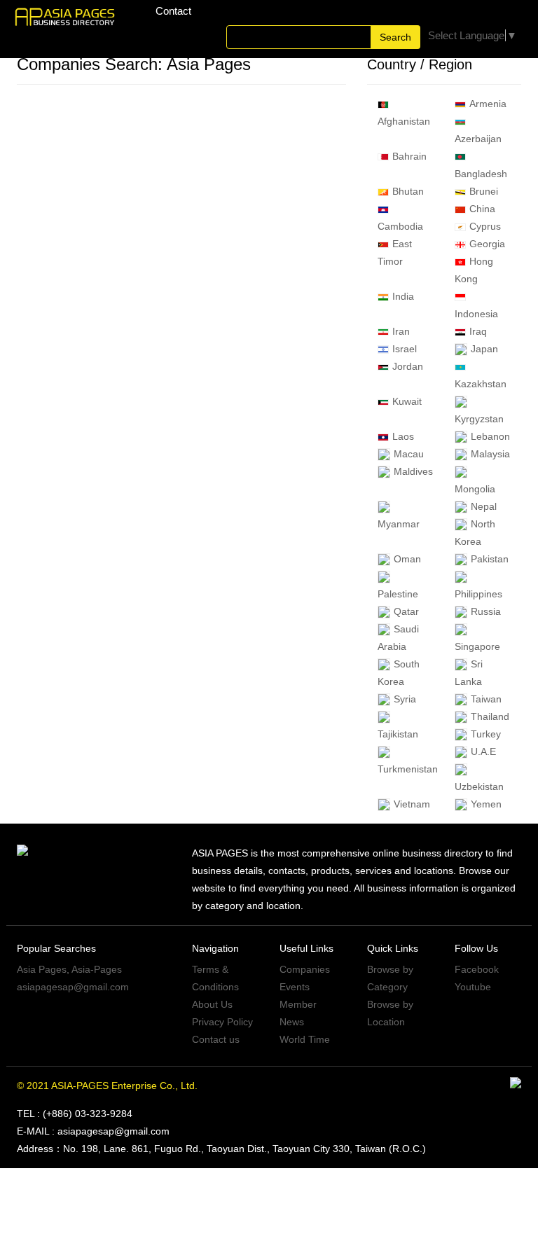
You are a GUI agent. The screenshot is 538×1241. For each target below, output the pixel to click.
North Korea (475, 532)
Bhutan (408, 191)
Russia (486, 611)
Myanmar (399, 523)
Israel (404, 348)
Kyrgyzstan (479, 418)
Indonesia (476, 313)
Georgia (487, 243)
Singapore (477, 646)
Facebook (477, 969)
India (403, 296)
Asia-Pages (96, 969)
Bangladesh (481, 173)
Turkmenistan (408, 769)
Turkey (486, 734)
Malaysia (490, 453)
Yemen (486, 804)
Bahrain (409, 156)
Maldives (413, 471)
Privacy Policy (222, 1021)
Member (298, 1004)
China (482, 208)
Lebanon (490, 436)
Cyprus (485, 226)
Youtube (473, 986)
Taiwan (486, 699)
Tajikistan (398, 734)
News (292, 1021)
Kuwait (407, 401)
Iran (401, 331)
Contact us (216, 1039)
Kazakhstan (480, 383)
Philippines (478, 593)
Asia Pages (42, 969)
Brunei (483, 191)
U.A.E (483, 751)
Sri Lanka (469, 672)
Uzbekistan (479, 786)
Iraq (478, 331)
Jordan (407, 366)
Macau (409, 453)
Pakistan (490, 558)
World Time (305, 1039)
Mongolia (475, 488)
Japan (484, 348)
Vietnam (412, 804)
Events (295, 986)
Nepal (484, 506)
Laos (403, 436)
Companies (305, 969)
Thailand (490, 716)
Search (395, 37)
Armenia (487, 103)
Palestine (398, 593)
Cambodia (400, 226)
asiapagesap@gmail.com (73, 986)
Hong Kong (474, 270)
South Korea (399, 672)
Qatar (406, 611)
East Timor (395, 252)
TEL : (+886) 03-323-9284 (74, 1113)
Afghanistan (404, 121)
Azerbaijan (478, 138)
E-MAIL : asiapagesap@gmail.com (93, 1131)
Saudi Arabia (398, 637)
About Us (212, 1004)
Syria (405, 699)
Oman (407, 558)
